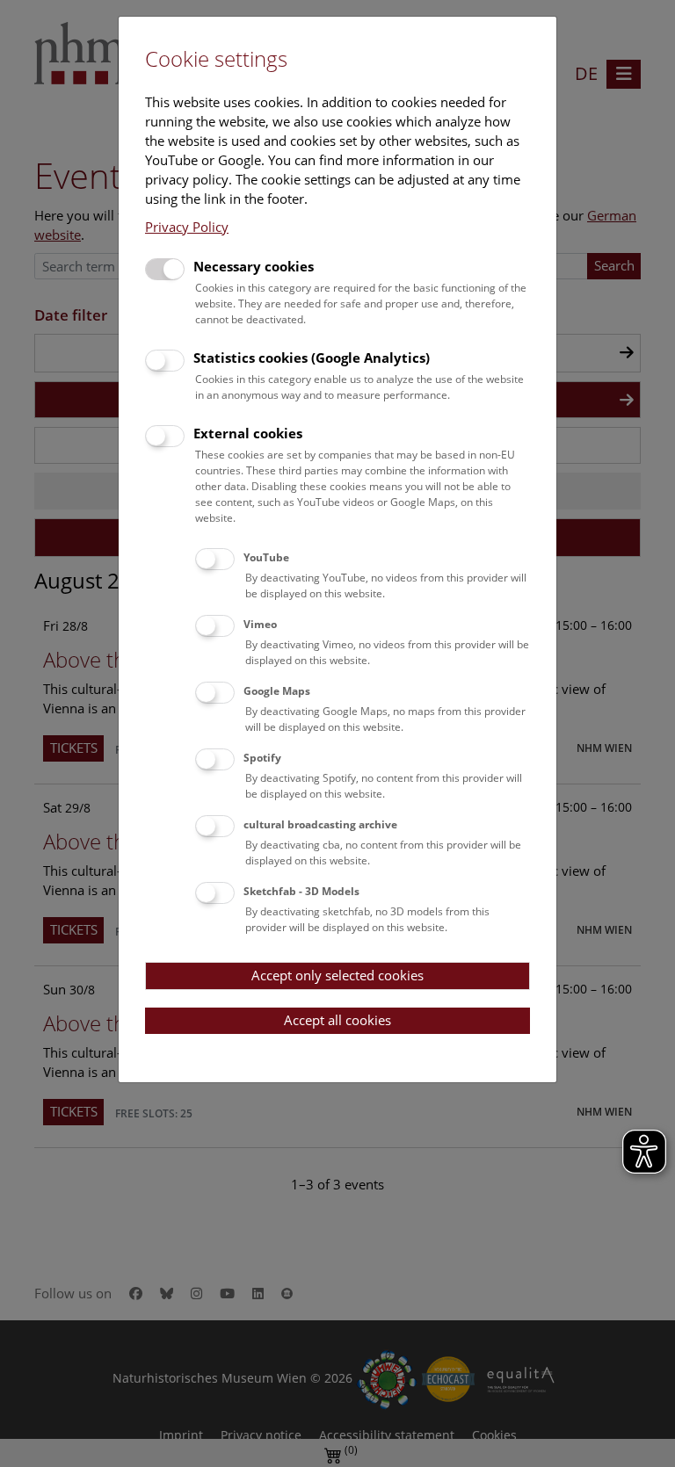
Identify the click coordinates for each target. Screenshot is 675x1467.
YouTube (266, 557)
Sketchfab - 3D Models (301, 891)
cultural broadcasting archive (320, 824)
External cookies (247, 433)
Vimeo (260, 624)
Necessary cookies (253, 266)
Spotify (262, 757)
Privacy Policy (187, 226)
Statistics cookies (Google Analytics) (311, 357)
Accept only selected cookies (337, 975)
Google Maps (276, 690)
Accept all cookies (337, 1020)
